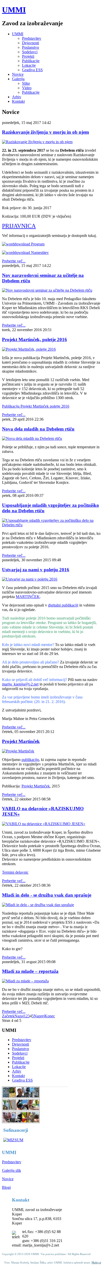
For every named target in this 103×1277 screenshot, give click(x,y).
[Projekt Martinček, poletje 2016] (29, 349)
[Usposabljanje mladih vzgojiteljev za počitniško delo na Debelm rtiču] (51, 525)
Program (37, 244)
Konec (49, 1016)
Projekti (28, 56)
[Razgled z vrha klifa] (34, 1122)
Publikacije (31, 61)
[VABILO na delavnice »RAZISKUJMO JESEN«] (43, 824)
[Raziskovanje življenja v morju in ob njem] (37, 142)
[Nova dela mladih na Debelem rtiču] (32, 438)
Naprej (39, 1016)
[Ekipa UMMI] (8, 1109)
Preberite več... (14, 261)
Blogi (6, 1187)
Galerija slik (11, 1170)
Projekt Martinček (21, 741)
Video (27, 88)
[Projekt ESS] (27, 1097)
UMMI (14, 9)
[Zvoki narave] (8, 1122)
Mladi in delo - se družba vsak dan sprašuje (46, 895)
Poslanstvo (30, 47)
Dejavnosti (30, 43)
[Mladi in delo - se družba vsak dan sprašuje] (38, 905)
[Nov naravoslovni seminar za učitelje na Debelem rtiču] (47, 290)
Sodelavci (30, 52)
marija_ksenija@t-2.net (20, 684)
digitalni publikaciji (63, 605)
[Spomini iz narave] (34, 1097)
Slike (26, 83)
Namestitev (39, 252)
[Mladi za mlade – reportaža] (25, 981)
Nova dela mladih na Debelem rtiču (38, 429)
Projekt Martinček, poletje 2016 (34, 339)
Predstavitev (31, 38)
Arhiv (16, 97)
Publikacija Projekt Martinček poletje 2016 (35, 406)
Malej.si (96, 1262)
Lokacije (29, 65)
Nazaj (19, 1016)
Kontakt (18, 101)
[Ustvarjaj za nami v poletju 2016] (29, 579)
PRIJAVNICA (19, 226)
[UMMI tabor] (8, 1097)
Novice (18, 74)
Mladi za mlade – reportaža (30, 971)
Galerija (18, 79)
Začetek (8, 1016)
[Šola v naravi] (14, 1122)
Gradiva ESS (32, 70)
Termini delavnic (15, 872)
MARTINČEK (28, 597)
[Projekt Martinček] (18, 751)
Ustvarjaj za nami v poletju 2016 (35, 569)
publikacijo (30, 759)
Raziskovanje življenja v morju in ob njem (45, 132)
